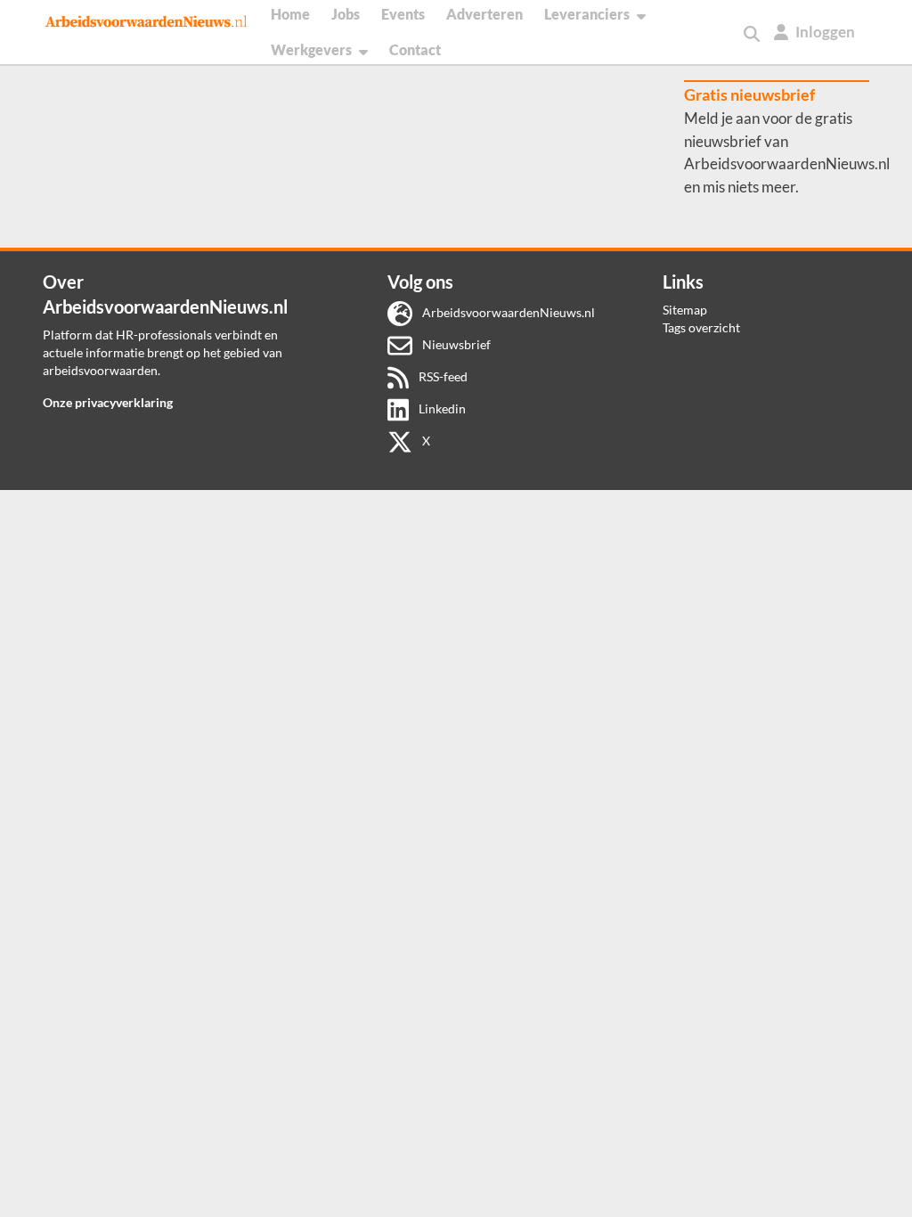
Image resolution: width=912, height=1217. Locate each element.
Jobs (345, 13)
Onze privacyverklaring (108, 402)
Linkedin (441, 408)
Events (403, 13)
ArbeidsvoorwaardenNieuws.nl (507, 312)
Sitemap (685, 309)
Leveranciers (587, 13)
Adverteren (484, 13)
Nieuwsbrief (455, 344)
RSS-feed (442, 376)
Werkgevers (311, 49)
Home (290, 13)
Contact (415, 49)
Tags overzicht (701, 327)
